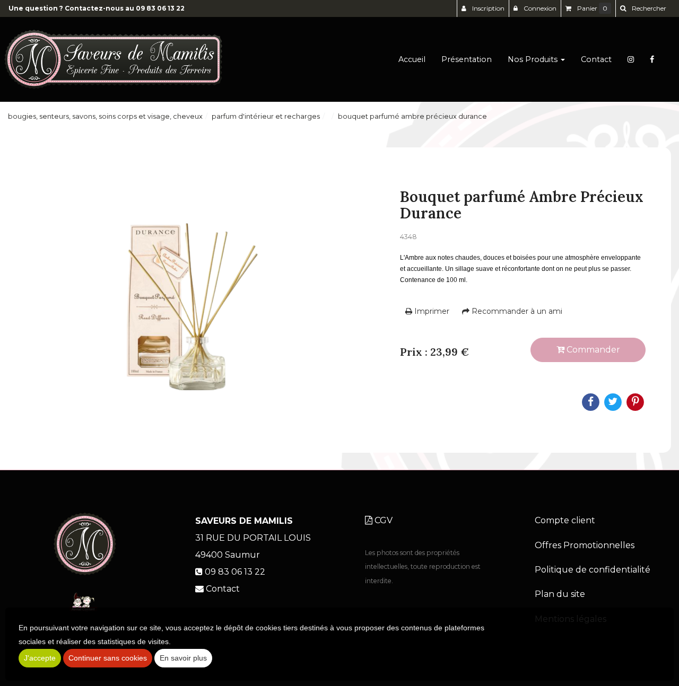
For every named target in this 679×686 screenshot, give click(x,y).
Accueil (411, 59)
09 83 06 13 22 (160, 8)
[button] (643, 8)
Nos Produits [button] (534, 59)
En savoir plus (183, 658)
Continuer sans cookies (107, 658)
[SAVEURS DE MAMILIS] (113, 59)
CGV (382, 520)
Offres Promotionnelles (584, 545)
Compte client (565, 520)
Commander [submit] (592, 350)
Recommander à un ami (515, 311)
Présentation (466, 59)
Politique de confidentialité (592, 570)
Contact (596, 59)
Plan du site (560, 594)
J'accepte (40, 658)
